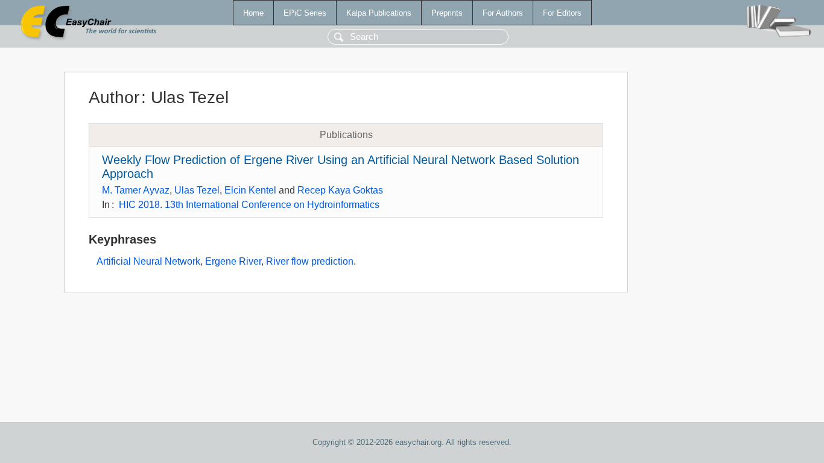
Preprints (447, 12)
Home (253, 12)
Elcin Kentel (250, 190)
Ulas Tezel (197, 190)
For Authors (503, 12)
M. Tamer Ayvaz (136, 190)
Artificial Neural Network (148, 261)
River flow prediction (309, 261)
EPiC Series (305, 12)
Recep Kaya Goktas (340, 190)
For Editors (562, 12)
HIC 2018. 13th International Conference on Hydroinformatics (249, 205)
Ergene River (233, 261)
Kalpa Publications (378, 12)
